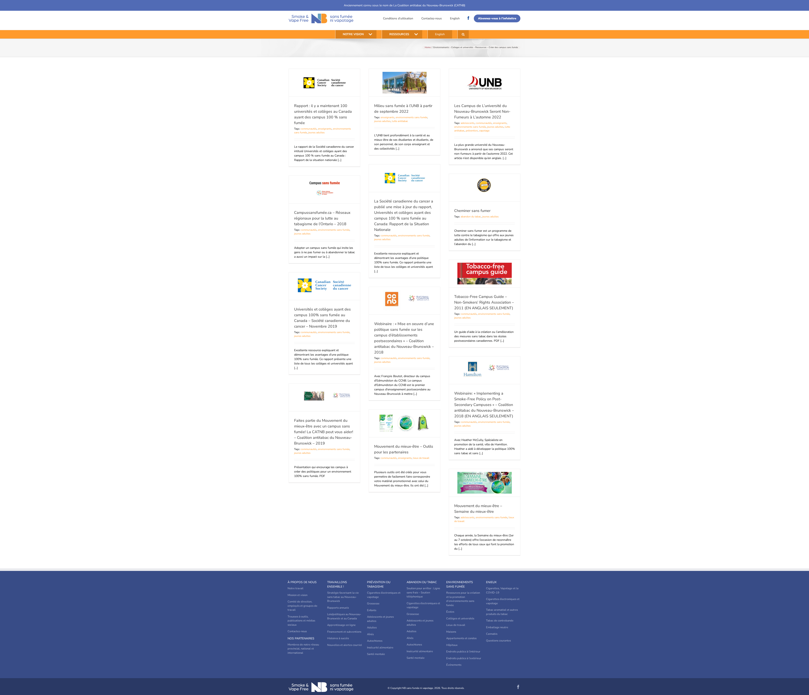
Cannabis (491, 634)
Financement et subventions (344, 632)
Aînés (370, 634)
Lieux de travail (455, 625)
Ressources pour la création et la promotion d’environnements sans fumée (463, 599)
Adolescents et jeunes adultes (380, 619)
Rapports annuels (338, 608)
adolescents (467, 123)
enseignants (325, 128)
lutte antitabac (400, 121)
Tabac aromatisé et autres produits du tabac (502, 612)
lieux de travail (421, 458)
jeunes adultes (316, 132)
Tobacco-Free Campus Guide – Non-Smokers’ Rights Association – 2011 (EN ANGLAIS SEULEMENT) (484, 302)
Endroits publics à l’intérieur (463, 651)
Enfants (371, 610)
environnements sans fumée (411, 117)
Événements (453, 665)
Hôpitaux (452, 645)
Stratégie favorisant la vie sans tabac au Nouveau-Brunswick (343, 597)
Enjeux (491, 582)
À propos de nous (302, 582)
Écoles (450, 612)
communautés (309, 128)
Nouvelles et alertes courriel (344, 645)
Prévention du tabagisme (378, 584)
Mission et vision (297, 595)
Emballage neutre (497, 627)
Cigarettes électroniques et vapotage (383, 595)
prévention (472, 130)
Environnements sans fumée (459, 584)
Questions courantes (498, 641)
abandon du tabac (471, 216)
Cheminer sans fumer (472, 210)
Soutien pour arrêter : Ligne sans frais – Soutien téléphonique (423, 593)
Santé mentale (376, 654)
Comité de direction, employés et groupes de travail (302, 606)
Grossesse (373, 603)
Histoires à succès (338, 638)
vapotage (484, 130)
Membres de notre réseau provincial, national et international (303, 649)
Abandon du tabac (422, 582)
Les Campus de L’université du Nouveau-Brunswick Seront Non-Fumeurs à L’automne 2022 (482, 111)
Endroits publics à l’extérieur (463, 658)
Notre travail (295, 588)
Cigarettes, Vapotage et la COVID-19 (502, 591)
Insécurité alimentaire (380, 647)
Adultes (372, 627)
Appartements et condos (461, 638)
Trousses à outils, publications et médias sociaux (301, 621)
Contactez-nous (431, 18)
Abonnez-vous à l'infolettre (497, 18)
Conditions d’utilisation (398, 18)
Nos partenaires (301, 638)
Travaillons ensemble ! (337, 584)
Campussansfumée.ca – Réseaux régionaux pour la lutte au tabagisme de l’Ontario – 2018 (322, 218)
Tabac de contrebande (499, 621)
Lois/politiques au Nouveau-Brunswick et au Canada (344, 616)
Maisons (451, 632)
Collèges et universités (460, 618)
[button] (463, 34)
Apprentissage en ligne (341, 625)
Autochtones (374, 641)
